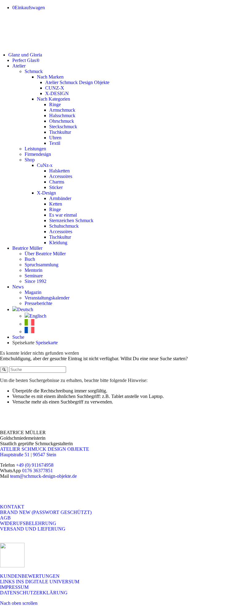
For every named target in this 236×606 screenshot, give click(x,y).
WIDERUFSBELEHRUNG (28, 523)
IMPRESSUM (14, 587)
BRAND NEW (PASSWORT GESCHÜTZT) (46, 512)
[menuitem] (122, 55)
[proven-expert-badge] (12, 565)
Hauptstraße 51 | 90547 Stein (28, 454)
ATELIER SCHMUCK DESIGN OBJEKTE (44, 449)
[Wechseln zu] (22, 309)
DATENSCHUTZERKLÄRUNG (34, 592)
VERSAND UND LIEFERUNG (32, 528)
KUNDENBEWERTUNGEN (30, 576)
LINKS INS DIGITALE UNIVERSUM (39, 581)
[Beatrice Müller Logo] (46, 44)
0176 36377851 (37, 470)
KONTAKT (12, 506)
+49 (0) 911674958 (34, 465)
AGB (5, 517)
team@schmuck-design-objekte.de (43, 476)
